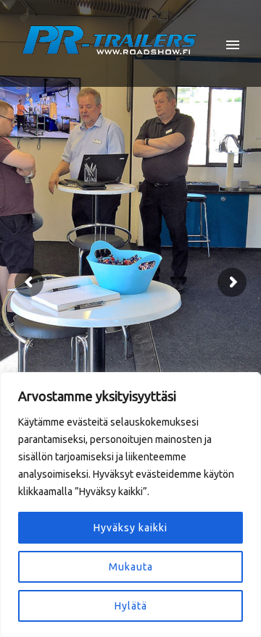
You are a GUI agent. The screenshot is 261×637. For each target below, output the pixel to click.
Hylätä (131, 606)
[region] (130, 504)
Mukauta (131, 567)
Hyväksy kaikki (130, 527)
